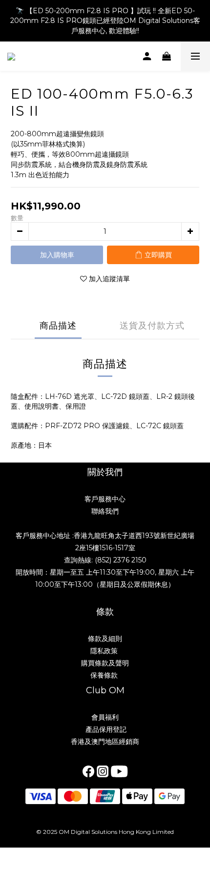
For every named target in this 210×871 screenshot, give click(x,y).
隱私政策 (105, 650)
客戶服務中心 (105, 499)
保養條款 (104, 675)
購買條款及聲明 (105, 663)
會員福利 (105, 717)
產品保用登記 (105, 729)
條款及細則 (105, 638)
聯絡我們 (105, 511)
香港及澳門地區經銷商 (105, 741)
